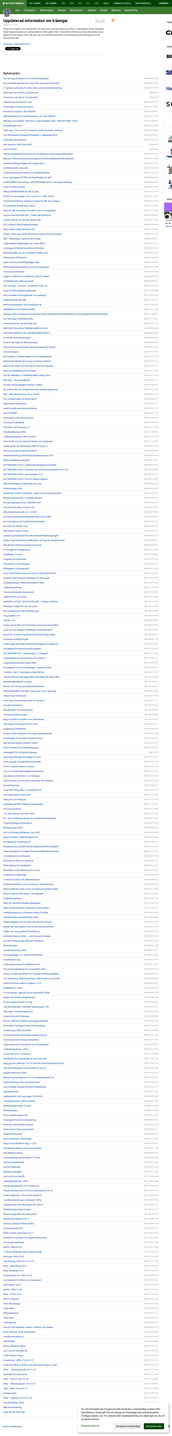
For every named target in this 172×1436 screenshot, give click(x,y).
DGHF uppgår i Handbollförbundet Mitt (22, 761)
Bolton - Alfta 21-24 (12, 1289)
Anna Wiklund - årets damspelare (19, 1332)
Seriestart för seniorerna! (15, 1374)
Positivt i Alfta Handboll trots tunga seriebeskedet (27, 733)
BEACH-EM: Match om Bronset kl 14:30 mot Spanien (28, 366)
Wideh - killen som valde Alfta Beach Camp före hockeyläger (32, 234)
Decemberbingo (11, 785)
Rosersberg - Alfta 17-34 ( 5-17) (18, 1360)
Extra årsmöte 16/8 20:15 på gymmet (21, 92)
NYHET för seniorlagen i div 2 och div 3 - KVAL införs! (28, 196)
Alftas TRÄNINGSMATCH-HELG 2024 (21, 191)
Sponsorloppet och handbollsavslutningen (24, 521)
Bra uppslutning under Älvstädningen (21, 611)
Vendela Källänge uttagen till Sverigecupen (24, 163)
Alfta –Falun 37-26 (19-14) (16, 1379)
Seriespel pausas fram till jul (17, 794)
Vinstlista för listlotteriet (14, 875)
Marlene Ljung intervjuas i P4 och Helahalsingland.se (28, 1077)
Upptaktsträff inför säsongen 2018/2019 (23, 1096)
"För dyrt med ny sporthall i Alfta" (19, 813)
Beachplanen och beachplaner (18, 710)
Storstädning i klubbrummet (16, 842)
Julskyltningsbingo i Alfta (15, 1049)
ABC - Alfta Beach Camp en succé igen (22, 238)
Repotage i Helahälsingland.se (18, 1011)
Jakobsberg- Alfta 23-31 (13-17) (18, 1261)
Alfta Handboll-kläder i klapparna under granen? (26, 908)
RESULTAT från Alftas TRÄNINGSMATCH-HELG (25, 328)
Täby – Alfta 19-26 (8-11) (15, 1388)
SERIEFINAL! (9, 1341)
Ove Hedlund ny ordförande (16, 856)
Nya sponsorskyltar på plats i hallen (20, 743)
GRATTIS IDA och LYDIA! (15, 597)
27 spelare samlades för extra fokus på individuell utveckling (32, 88)
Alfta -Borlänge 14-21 (13, 1270)
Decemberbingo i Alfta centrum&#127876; (23, 582)
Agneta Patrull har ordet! (15, 1072)
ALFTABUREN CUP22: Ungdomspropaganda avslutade (29, 465)
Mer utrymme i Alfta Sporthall (17, 144)
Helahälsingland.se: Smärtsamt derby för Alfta (25, 912)
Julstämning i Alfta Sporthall (17, 1030)
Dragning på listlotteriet (14, 559)
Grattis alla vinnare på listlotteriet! (19, 997)
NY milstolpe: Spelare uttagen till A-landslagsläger (27, 356)
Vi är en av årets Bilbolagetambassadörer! (23, 771)
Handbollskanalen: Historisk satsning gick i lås (26, 1007)
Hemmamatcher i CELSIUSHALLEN (20, 323)
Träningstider (9, 1322)
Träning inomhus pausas (15, 714)
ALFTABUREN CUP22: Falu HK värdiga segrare (25, 479)
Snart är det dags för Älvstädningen (20, 342)
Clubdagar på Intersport (14, 140)
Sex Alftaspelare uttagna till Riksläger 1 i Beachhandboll (30, 135)
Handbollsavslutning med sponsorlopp (22, 545)
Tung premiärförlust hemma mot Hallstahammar (26, 172)
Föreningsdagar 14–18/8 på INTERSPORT (23, 955)
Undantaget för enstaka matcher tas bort (23, 738)
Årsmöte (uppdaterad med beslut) (20, 1214)
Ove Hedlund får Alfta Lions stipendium (22, 1280)
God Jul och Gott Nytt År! (15, 1351)
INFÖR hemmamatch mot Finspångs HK (22, 304)
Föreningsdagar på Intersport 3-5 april (21, 1157)
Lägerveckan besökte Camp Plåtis (19, 663)
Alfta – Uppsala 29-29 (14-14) (17, 1398)
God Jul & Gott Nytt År (14, 1176)
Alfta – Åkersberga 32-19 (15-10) (19, 1383)
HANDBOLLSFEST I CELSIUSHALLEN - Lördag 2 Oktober (30, 601)
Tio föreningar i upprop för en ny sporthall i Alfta (26, 992)
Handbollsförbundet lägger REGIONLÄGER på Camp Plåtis (31, 677)
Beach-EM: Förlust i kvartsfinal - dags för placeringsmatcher (32, 493)
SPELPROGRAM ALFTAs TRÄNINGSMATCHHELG (26, 333)
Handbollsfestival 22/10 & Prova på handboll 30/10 (28, 1190)
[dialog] (123, 1417)
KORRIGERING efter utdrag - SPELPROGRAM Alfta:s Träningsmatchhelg (37, 182)
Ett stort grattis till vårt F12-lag (17, 1002)
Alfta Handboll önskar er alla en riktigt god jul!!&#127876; (30, 889)
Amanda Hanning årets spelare (18, 1124)
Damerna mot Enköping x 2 (16, 427)
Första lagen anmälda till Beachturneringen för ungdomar (30, 644)
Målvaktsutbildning (12, 1407)
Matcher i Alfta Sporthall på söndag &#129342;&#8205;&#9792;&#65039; (38, 158)
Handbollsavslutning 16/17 (16, 1219)
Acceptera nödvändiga (128, 1426)
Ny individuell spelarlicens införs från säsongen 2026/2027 (31, 83)
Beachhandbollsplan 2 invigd (17, 681)
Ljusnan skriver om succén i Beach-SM (21, 220)
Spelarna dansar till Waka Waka (18, 1223)
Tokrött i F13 (9, 620)
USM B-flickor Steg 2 (13, 1355)
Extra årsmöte (10, 149)
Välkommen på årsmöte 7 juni (17, 102)
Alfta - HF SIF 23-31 (12, 1294)
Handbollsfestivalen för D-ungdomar (21, 1186)
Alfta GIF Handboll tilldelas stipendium (22, 903)
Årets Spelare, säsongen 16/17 (18, 1233)
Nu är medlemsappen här (15, 1115)
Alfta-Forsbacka (11, 1299)
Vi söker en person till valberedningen (21, 879)
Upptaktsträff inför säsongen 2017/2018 (23, 1204)
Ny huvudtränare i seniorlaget (17, 1138)
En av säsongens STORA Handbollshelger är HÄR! (27, 177)
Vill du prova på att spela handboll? (20, 450)
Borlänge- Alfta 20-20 (13, 1256)
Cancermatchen (10, 1091)
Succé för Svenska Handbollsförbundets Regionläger (29, 634)
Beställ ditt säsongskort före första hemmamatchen (28, 926)
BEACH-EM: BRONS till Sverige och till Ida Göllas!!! (27, 361)
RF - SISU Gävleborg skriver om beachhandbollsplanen (29, 818)
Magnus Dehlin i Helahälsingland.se (20, 837)
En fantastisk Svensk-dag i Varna (19, 205)
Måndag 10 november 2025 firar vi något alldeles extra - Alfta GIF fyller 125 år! (40, 121)
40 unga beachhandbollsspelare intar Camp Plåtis (27, 516)
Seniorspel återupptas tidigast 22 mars (22, 757)
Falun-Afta (8, 1318)
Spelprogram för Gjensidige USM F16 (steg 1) (25, 446)
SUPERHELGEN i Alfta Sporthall (18, 281)
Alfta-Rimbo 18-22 (12, 1285)
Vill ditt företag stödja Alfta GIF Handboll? (23, 941)
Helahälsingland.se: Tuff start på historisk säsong (27, 922)
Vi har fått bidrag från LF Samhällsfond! (22, 790)
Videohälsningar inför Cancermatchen (21, 1082)
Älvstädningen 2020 (13, 827)
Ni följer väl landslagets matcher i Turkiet (22, 385)
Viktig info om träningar (14, 799)
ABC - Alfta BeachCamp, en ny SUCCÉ (21, 394)
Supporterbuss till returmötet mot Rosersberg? (26, 1044)
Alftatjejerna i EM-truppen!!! (16, 568)
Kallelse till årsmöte (12, 1134)
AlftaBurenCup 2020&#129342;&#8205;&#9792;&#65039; (30, 846)
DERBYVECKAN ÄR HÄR (14, 300)
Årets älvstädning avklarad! (16, 460)
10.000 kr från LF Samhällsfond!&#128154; (23, 672)
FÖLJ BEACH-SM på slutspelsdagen (20, 224)
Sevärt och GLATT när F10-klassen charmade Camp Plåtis (30, 625)
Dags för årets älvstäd (14, 187)
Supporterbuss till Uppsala (16, 1016)
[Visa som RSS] (113, 21)
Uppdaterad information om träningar (35, 21)
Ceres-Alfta (8, 1308)
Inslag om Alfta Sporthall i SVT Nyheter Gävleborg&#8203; (31, 974)
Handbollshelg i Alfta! (13, 1402)
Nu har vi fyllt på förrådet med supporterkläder (25, 1021)
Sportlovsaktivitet (11, 1167)
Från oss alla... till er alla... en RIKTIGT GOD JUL (25, 286)
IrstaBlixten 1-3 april (12, 554)
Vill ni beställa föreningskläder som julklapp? (25, 295)
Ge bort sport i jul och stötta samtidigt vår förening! (28, 780)
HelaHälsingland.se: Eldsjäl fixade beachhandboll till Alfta (31, 851)
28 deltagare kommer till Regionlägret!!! (22, 648)
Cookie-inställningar (12, 1426)
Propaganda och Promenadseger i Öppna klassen (27, 667)
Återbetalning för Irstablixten (17, 865)
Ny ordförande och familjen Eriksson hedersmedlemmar (30, 389)
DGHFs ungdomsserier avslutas (18, 766)
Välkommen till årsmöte (14, 257)
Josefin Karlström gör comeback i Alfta (22, 1200)
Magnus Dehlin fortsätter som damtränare (23, 719)
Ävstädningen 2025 (12, 125)
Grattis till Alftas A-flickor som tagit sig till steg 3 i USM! (30, 1365)
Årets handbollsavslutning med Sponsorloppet (26, 267)
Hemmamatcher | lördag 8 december (21, 1040)
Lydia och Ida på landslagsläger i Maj (21, 262)
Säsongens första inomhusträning (19, 1120)
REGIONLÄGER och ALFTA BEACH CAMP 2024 (25, 253)
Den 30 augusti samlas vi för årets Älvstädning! (26, 78)
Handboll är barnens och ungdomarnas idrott (25, 1237)
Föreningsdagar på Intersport (17, 823)
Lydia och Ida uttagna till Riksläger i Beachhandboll (27, 630)
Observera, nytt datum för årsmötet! (20, 97)
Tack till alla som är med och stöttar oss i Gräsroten (28, 441)
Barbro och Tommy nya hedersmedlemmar (23, 686)
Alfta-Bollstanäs (11, 1313)
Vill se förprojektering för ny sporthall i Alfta (24, 969)
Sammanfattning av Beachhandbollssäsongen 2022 (28, 455)
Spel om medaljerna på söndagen (19, 370)
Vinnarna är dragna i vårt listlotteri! (19, 111)
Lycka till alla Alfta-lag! (14, 1412)
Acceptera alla (154, 1426)
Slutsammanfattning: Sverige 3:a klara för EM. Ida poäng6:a (31, 201)
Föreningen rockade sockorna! (18, 107)
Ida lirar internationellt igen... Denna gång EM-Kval (27, 215)
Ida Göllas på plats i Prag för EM (18, 507)
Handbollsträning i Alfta (14, 950)
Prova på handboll (12, 809)
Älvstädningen (10, 945)
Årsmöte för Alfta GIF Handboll (18, 860)
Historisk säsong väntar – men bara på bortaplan (27, 936)
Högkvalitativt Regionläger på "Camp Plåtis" (24, 243)
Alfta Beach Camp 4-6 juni (15, 531)
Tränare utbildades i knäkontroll (18, 592)
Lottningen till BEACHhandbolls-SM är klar (23, 248)
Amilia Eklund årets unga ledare (18, 1129)
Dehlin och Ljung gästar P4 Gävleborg (21, 931)
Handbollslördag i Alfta (14, 432)
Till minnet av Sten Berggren (16, 564)
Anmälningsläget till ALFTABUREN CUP (22, 502)
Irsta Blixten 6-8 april (13, 1153)
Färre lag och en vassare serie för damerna (24, 700)
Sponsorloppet (10, 352)
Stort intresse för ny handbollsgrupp (20, 747)
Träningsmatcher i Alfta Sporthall (19, 1101)
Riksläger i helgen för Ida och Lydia (20, 606)
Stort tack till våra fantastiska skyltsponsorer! (25, 1035)
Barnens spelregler (12, 1171)
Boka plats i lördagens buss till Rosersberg (24, 1025)
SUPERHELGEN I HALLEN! (15, 168)
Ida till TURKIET (10, 413)
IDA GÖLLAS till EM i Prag (15, 526)
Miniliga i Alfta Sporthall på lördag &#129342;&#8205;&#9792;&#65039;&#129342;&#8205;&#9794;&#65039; (55, 314)
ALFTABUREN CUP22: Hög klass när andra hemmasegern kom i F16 (35, 469)
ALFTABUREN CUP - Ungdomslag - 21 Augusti (25, 653)
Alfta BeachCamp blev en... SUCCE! (20, 512)
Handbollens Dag (11, 959)
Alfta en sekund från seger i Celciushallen (23, 893)
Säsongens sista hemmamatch (18, 418)
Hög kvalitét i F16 (11, 615)
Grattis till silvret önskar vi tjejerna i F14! (22, 983)
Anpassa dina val (90, 1425)
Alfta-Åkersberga (11, 1303)
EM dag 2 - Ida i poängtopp (16, 380)
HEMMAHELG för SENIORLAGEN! (19, 309)
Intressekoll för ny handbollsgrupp (20, 752)
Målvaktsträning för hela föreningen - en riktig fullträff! (29, 116)
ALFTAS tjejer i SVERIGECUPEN (18, 319)
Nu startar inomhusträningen (17, 337)
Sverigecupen (10, 1393)
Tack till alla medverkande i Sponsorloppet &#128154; (29, 347)
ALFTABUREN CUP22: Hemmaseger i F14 (23, 474)
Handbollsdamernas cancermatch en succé (24, 1068)
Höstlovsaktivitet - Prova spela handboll (22, 1195)
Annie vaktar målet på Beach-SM (19, 229)
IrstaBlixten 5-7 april (12, 988)
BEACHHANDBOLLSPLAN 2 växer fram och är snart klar (29, 691)
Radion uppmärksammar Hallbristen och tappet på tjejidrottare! (33, 540)
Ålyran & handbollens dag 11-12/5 (19, 1143)
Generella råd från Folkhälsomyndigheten (23, 804)
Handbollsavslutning (13, 1336)
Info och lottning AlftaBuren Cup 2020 (21, 832)
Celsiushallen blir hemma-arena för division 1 (25, 658)
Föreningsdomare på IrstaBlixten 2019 (21, 964)
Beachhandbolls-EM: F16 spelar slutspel (22, 498)
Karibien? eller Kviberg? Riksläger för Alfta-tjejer (26, 578)
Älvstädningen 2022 (13, 488)
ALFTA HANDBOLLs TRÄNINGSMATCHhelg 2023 (26, 375)
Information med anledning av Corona (21, 870)
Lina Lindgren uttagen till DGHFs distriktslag (24, 1087)
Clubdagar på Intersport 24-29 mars (20, 724)
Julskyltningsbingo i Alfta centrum (19, 436)
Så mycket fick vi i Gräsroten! (17, 1054)
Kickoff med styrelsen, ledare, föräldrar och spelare (28, 1327)
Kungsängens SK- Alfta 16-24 (17, 1275)
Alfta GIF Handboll (14, 3)
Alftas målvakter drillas (14, 1346)
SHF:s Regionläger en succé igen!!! (20, 399)
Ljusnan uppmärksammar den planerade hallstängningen (30, 535)
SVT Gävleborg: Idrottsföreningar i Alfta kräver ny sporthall (31, 978)
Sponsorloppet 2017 (13, 1228)
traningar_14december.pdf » (17, 44)
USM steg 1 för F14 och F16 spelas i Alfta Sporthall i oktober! (32, 130)
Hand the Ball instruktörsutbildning (20, 408)
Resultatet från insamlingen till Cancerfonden (25, 1058)
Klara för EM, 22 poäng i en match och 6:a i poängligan (29, 210)
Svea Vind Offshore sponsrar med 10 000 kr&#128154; (29, 573)
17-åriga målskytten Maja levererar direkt (22, 1252)
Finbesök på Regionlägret (15, 639)
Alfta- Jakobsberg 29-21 (15, 1266)
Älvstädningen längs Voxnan (17, 1105)
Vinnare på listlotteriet (13, 271)
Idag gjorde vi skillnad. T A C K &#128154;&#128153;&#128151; (33, 1063)
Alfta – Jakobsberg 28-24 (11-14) (19, 1369)
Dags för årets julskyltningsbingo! (19, 290)
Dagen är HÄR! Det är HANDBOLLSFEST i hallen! (26, 276)
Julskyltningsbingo (12, 587)
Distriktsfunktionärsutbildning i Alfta (20, 917)
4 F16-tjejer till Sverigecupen (16, 549)
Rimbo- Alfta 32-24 (12, 1247)
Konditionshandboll (13, 705)
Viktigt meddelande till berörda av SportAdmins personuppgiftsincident (38, 154)
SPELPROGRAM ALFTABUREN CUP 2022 (22, 483)
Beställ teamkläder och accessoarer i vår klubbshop (28, 884)
